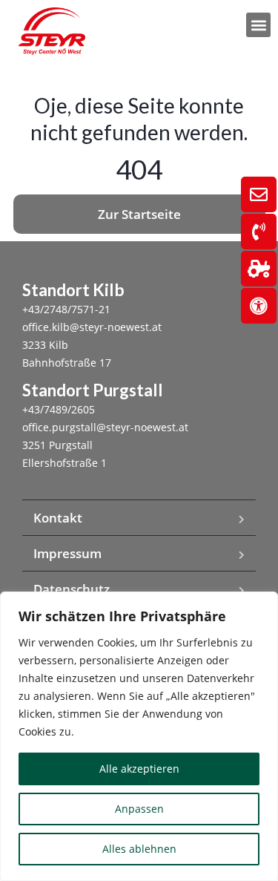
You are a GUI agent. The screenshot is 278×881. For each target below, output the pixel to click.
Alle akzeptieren (139, 769)
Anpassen (139, 809)
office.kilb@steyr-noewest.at (92, 327)
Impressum (67, 553)
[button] (258, 25)
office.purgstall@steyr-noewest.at (105, 427)
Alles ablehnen (139, 849)
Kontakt (57, 517)
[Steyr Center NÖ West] (52, 31)
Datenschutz (71, 588)
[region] (139, 736)
